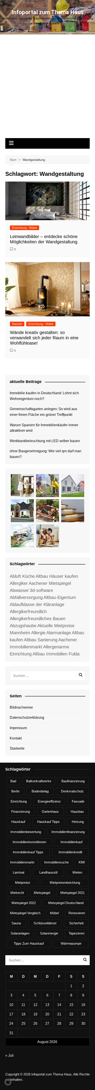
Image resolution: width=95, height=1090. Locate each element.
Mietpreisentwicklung (65, 882)
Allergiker (19, 583)
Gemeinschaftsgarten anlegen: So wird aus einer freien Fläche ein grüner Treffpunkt (43, 411)
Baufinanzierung (73, 781)
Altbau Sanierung (40, 639)
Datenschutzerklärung (27, 717)
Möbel (54, 913)
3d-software (41, 590)
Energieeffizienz (49, 801)
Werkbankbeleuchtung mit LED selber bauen (45, 441)
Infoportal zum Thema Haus (47, 12)
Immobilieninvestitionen (29, 842)
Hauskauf (18, 822)
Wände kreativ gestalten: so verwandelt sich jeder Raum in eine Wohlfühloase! (44, 337)
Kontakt (16, 738)
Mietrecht (17, 893)
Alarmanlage (58, 632)
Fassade (78, 801)
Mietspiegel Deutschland (66, 903)
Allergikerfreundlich (28, 611)
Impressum (18, 728)
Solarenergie (49, 933)
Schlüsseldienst (45, 923)
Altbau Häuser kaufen (57, 576)
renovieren (76, 913)
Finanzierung (20, 811)
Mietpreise (22, 882)
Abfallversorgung (26, 597)
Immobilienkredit (70, 852)
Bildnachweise (21, 707)
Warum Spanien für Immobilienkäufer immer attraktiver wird (44, 428)
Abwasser (19, 590)
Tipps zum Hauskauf (29, 943)
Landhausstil (48, 872)
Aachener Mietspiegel (50, 583)
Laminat (18, 872)
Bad (13, 781)
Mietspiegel (42, 893)
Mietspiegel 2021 (72, 893)
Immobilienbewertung (25, 832)
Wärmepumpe (71, 943)
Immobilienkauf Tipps (28, 852)
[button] (8, 1082)
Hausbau (77, 811)
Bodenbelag (40, 791)
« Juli (9, 1055)
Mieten (77, 872)
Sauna (16, 923)
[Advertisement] (47, 88)
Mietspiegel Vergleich (25, 913)
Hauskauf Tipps (48, 822)
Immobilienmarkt (22, 862)
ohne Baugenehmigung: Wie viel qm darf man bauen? (45, 454)
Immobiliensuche (56, 862)
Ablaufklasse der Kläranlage (37, 604)
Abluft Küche (22, 576)
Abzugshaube (23, 625)
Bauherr (17, 324)
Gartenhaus (50, 811)
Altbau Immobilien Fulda (56, 653)
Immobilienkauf (71, 842)
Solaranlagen (20, 933)
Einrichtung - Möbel (24, 227)
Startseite (17, 748)
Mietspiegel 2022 (23, 903)
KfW (82, 862)
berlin (15, 791)
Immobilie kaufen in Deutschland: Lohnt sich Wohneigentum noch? (44, 396)
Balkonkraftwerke (38, 781)
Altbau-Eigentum (60, 597)
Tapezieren (76, 933)
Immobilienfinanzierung (68, 832)
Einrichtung (19, 801)
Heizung (78, 822)
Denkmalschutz (72, 791)
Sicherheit (76, 923)
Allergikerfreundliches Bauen (37, 618)
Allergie (38, 632)
